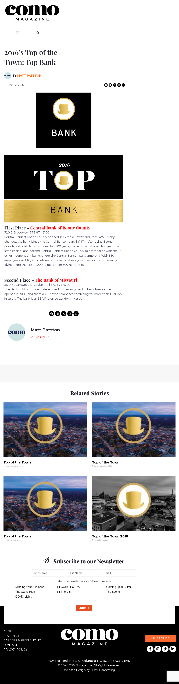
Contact (10, 645)
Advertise (11, 636)
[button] (17, 32)
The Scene (113, 591)
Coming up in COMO (119, 586)
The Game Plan (25, 591)
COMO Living (23, 596)
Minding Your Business (29, 586)
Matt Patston (29, 75)
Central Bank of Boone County (60, 228)
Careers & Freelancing (22, 640)
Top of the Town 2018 (110, 536)
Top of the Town (17, 462)
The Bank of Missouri (56, 280)
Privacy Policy (15, 649)
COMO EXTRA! (70, 586)
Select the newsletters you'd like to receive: (84, 581)
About (8, 631)
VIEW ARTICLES (42, 337)
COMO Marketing (103, 670)
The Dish (66, 591)
